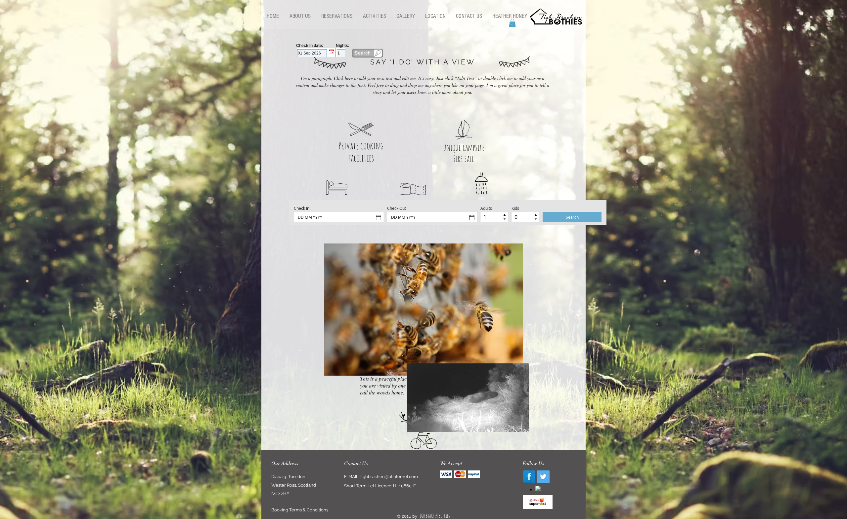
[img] (446, 474)
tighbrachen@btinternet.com (389, 476)
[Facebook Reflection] (529, 476)
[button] (512, 23)
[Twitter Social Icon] (543, 476)
